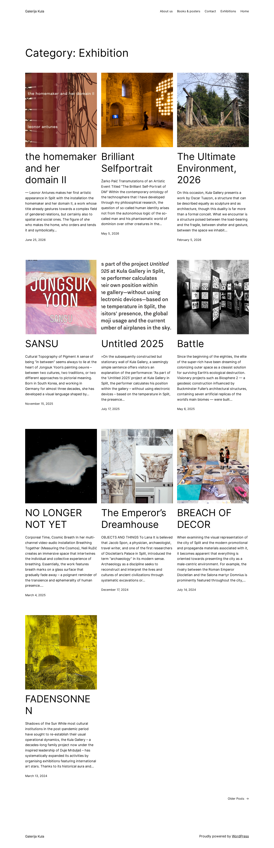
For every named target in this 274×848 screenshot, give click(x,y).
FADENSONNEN (57, 704)
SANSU (42, 344)
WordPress (240, 836)
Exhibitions (228, 11)
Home (244, 11)
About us (166, 11)
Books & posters (188, 11)
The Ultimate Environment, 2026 (207, 168)
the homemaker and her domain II (61, 168)
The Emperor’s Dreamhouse (133, 518)
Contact (210, 11)
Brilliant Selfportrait (127, 162)
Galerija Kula (34, 11)
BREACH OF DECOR (204, 518)
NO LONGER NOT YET (53, 518)
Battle (190, 344)
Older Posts (238, 798)
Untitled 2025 (132, 344)
